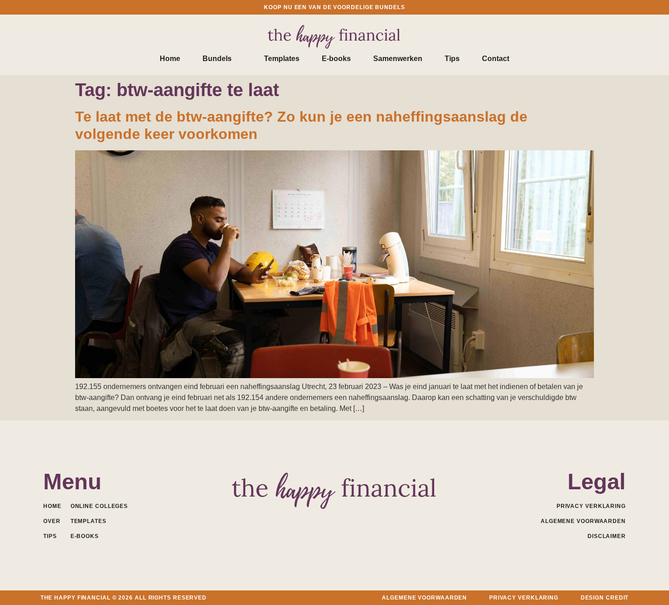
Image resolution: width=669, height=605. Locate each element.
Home (170, 58)
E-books (336, 58)
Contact (495, 58)
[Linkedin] (314, 520)
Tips (452, 58)
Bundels (217, 58)
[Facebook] (294, 520)
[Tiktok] (374, 520)
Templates (281, 58)
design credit (605, 598)
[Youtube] (334, 520)
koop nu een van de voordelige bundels (334, 7)
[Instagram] (354, 520)
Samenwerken (397, 58)
